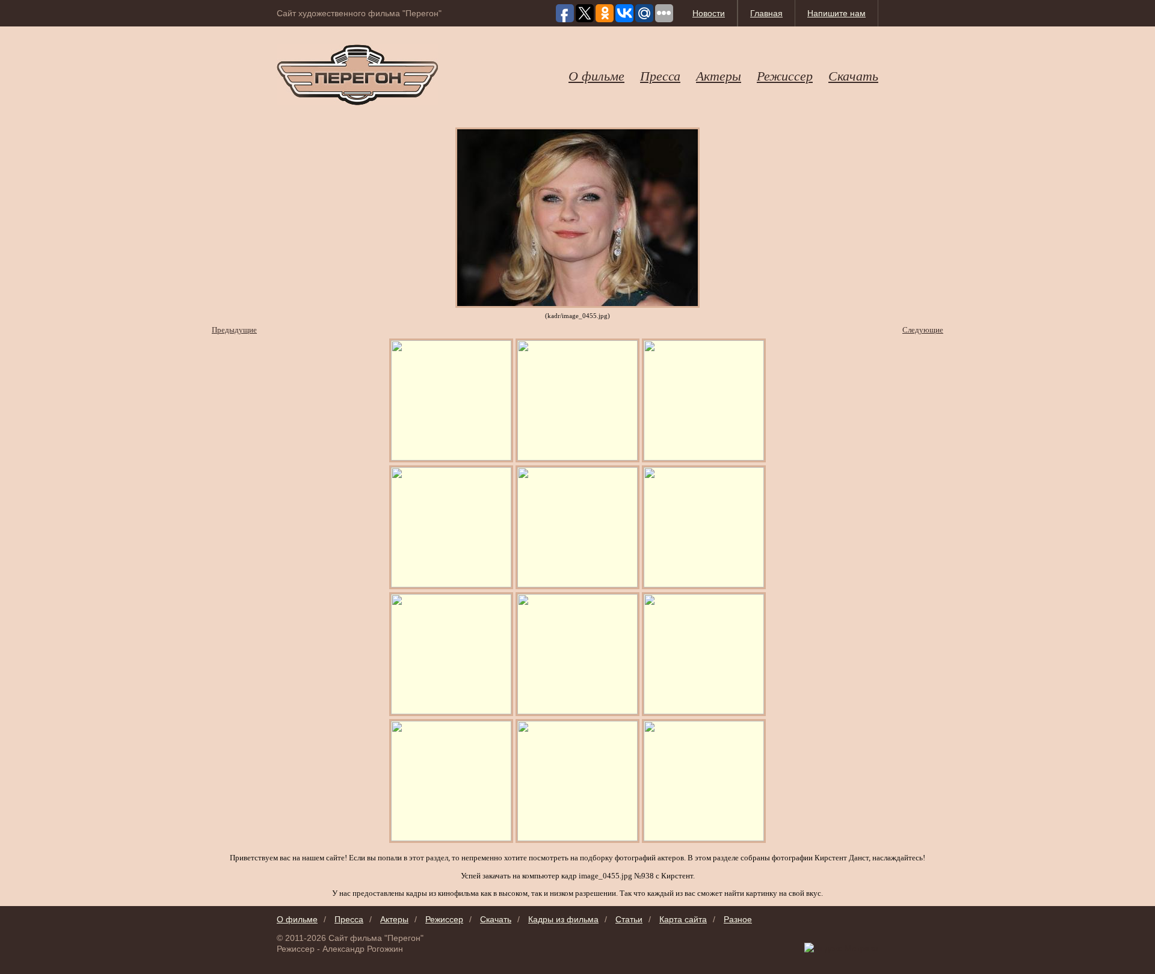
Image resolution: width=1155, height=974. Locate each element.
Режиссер (785, 75)
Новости (708, 13)
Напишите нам (836, 13)
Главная (766, 13)
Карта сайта (683, 919)
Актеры (718, 75)
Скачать (853, 75)
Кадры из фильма (563, 919)
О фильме (596, 75)
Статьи (628, 919)
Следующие (922, 329)
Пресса (660, 75)
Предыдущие (234, 329)
